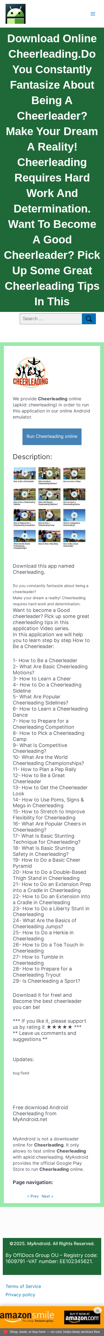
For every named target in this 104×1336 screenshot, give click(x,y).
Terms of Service (23, 1286)
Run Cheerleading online (52, 436)
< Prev (33, 1196)
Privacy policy (20, 1294)
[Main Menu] (93, 13)
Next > (48, 1196)
